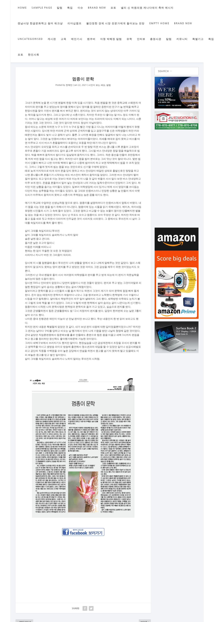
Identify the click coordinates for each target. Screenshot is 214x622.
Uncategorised (30, 39)
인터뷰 (141, 39)
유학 (129, 39)
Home (22, 8)
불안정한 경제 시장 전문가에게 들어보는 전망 (115, 23)
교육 (63, 39)
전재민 (69, 85)
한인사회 (33, 54)
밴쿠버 (91, 39)
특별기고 (198, 39)
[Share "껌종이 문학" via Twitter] (91, 608)
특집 (70, 8)
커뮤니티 (182, 39)
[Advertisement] (83, 561)
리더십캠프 (75, 23)
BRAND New (97, 8)
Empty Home (159, 23)
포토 (113, 8)
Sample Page (41, 8)
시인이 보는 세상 (97, 85)
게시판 (52, 39)
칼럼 (60, 8)
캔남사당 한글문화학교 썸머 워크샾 (40, 23)
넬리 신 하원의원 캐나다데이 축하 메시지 (147, 8)
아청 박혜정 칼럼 (111, 39)
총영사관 (155, 39)
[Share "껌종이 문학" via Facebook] (85, 608)
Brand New (183, 23)
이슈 (80, 8)
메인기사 (76, 39)
